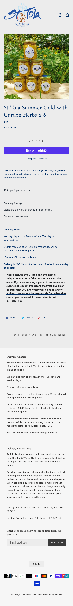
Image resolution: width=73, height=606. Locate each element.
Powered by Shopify (52, 595)
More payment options (37, 158)
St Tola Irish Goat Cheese (31, 595)
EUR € (35, 564)
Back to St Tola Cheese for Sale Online (39, 335)
